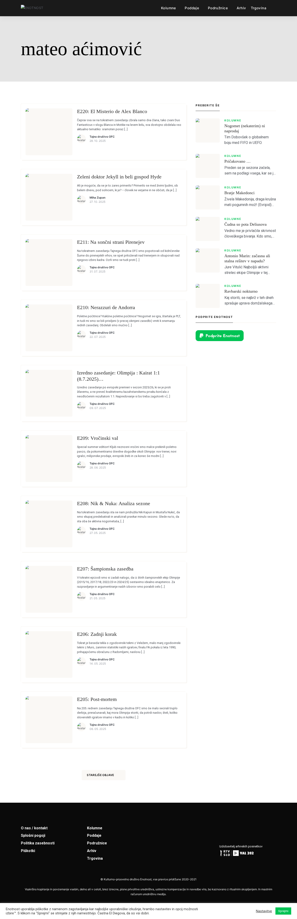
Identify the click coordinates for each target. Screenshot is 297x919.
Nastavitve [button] (264, 911)
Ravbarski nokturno (241, 291)
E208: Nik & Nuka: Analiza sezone (113, 503)
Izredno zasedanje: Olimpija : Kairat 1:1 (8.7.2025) (118, 376)
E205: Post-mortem (97, 699)
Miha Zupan (97, 197)
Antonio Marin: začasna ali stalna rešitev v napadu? (247, 258)
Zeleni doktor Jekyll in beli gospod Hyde (119, 177)
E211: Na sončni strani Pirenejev (111, 242)
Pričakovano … (237, 161)
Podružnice (218, 8)
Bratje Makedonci (239, 192)
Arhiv (241, 8)
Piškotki (28, 851)
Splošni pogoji (33, 835)
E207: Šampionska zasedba (105, 569)
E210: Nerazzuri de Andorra (106, 307)
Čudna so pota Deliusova (245, 224)
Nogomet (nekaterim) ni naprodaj (244, 128)
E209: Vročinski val (97, 438)
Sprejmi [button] (283, 911)
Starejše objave (100, 775)
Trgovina (258, 8)
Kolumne (168, 8)
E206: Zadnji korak (97, 634)
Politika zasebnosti (38, 843)
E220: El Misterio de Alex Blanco (112, 111)
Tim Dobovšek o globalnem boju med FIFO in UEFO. (246, 140)
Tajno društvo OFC (102, 136)
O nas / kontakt (34, 828)
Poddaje (192, 8)
